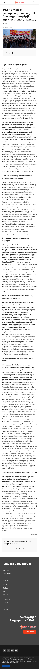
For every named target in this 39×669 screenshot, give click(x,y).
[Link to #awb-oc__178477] (4, 2)
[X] (9, 53)
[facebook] (4, 650)
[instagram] (12, 650)
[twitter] (8, 650)
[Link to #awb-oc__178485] (33, 2)
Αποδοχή (6, 666)
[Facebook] (6, 53)
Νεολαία (6, 23)
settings (15, 662)
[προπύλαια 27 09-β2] (19, 30)
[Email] (12, 53)
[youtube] (16, 650)
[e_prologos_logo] (19, 1)
